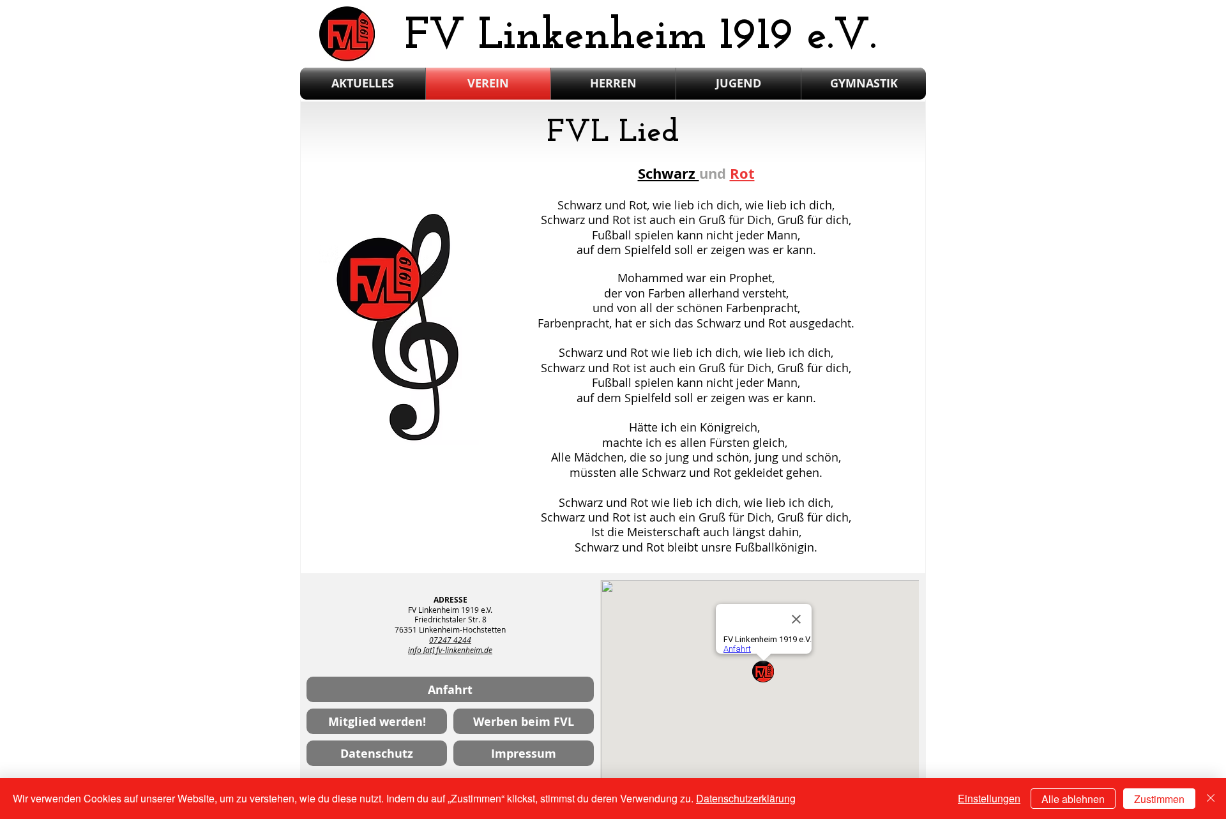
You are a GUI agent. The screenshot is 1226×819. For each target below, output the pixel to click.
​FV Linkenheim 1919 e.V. (641, 36)
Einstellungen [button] (989, 798)
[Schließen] (1210, 798)
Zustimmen (1159, 799)
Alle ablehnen (1073, 799)
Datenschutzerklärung (746, 798)
